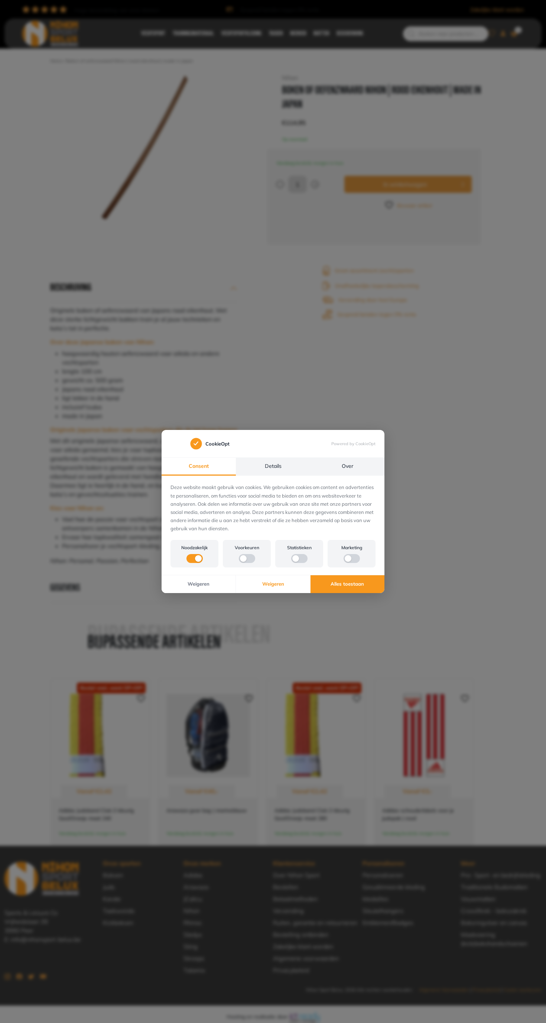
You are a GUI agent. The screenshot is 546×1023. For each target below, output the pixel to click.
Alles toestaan (347, 584)
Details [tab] (273, 466)
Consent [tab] (199, 466)
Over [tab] (347, 466)
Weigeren (198, 584)
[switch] (194, 558)
